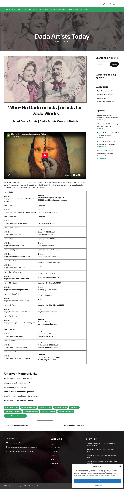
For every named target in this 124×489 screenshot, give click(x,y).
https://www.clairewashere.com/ (17, 383)
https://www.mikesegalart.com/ (16, 290)
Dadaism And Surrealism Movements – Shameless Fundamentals (105, 153)
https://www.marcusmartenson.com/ (18, 378)
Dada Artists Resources (12, 411)
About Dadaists (55, 448)
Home (8, 9)
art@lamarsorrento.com (52, 277)
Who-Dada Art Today (48, 411)
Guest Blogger (73, 9)
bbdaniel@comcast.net (57, 200)
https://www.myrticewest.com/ (16, 301)
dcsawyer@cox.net (45, 234)
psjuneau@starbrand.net (48, 324)
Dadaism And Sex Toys (104, 94)
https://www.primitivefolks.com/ (17, 256)
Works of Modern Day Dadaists (15, 416)
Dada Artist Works (60, 407)
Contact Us (98, 485)
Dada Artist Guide (45, 407)
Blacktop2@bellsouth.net (48, 212)
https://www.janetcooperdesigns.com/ (19, 392)
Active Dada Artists (11, 407)
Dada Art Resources (103, 91)
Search (114, 64)
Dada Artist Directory (28, 407)
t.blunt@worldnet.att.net (48, 347)
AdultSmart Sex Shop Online (30, 486)
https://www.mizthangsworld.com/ (17, 312)
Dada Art (53, 456)
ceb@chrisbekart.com (47, 223)
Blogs (52, 460)
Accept (97, 481)
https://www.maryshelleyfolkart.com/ (18, 400)
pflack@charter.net (46, 336)
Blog (13, 9)
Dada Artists (74, 407)
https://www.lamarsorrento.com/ (17, 279)
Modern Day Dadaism (104, 102)
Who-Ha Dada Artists (66, 411)
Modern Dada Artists (31, 411)
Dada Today (54, 452)
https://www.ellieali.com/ (14, 245)
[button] (120, 466)
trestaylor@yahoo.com (47, 360)
